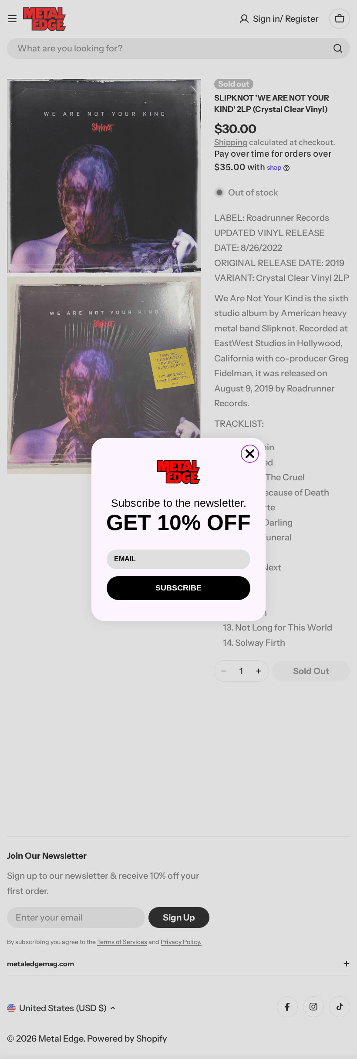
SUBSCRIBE (178, 587)
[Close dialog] (250, 453)
